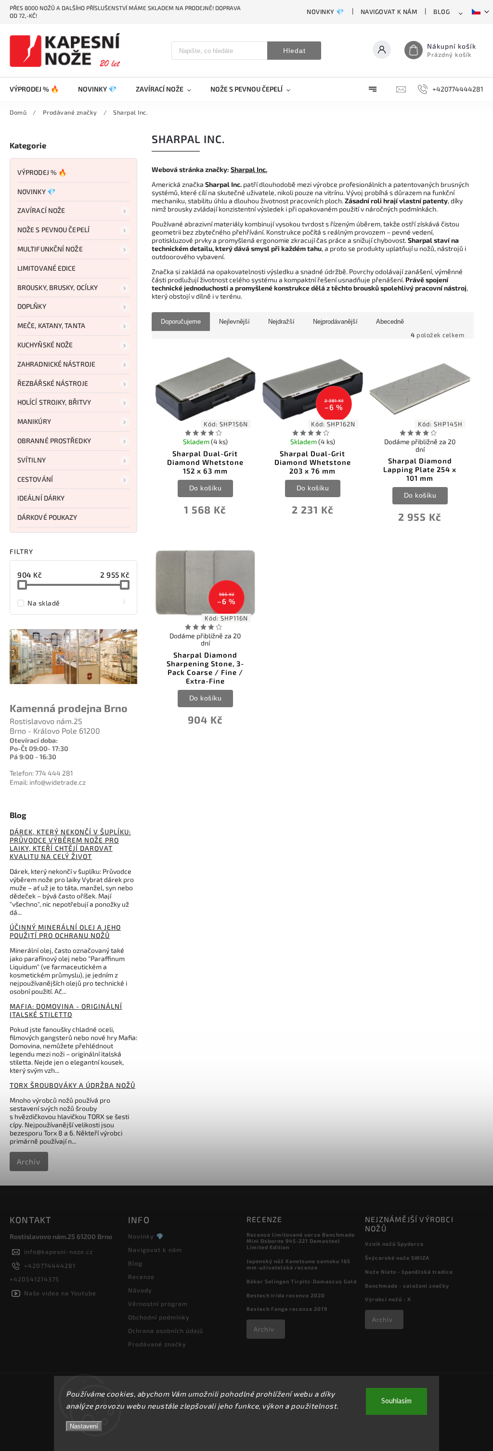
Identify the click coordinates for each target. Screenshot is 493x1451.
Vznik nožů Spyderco (394, 1243)
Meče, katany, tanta (51, 325)
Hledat (294, 50)
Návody (140, 1290)
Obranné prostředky (54, 440)
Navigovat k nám (389, 11)
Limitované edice (46, 268)
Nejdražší (281, 321)
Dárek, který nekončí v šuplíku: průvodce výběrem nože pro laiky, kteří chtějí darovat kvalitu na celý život (70, 844)
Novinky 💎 (325, 11)
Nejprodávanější (335, 321)
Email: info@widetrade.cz (48, 782)
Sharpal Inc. (249, 169)
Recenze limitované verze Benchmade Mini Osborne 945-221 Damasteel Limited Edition (300, 1240)
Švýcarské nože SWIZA (397, 1257)
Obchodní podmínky (159, 1317)
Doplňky (31, 306)
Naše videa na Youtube (60, 1293)
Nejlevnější (234, 321)
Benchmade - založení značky (407, 1285)
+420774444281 (50, 1265)
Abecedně (390, 321)
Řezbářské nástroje (52, 383)
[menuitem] (39, 89)
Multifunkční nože (50, 249)
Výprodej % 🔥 (41, 172)
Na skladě (76, 602)
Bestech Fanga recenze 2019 (286, 1309)
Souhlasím (396, 1401)
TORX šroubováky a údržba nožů (72, 1085)
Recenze (141, 1276)
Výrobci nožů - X (388, 1299)
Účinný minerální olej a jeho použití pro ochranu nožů (65, 931)
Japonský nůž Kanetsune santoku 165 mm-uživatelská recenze (298, 1264)
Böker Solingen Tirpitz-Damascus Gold (301, 1281)
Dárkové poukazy (47, 517)
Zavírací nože (41, 210)
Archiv (28, 1161)
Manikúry (34, 421)
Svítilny (31, 460)
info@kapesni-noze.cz (58, 1251)
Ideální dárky (41, 498)
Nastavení (84, 1426)
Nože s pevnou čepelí (53, 229)
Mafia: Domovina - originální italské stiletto (66, 1010)
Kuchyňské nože (45, 345)
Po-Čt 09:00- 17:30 (39, 748)
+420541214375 (34, 1279)
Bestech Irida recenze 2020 (285, 1295)
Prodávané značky (157, 1344)
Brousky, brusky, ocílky (57, 287)
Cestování (35, 479)
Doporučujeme (181, 321)
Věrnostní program (158, 1303)
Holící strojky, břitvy (54, 402)
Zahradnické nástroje (56, 364)
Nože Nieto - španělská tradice (409, 1271)
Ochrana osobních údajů (165, 1330)
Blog (441, 11)
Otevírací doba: (34, 740)
